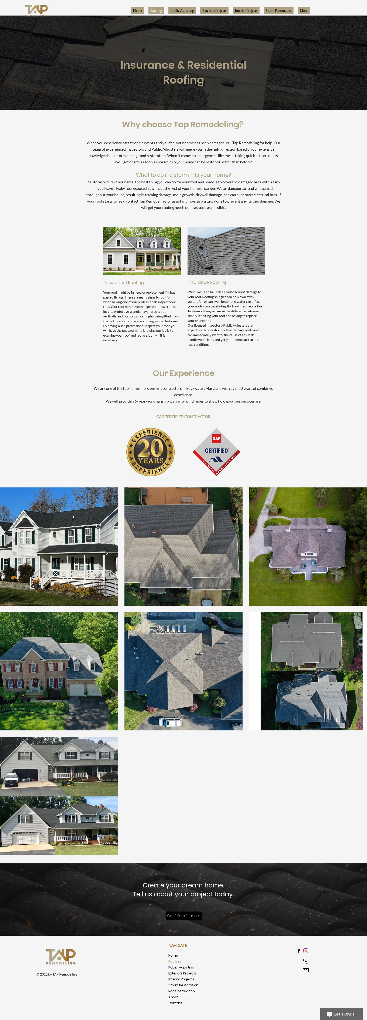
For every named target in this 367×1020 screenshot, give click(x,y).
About (173, 997)
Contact (175, 1003)
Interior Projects (181, 979)
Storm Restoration (183, 985)
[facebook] (298, 950)
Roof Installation (181, 991)
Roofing (174, 961)
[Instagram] (305, 950)
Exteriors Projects (182, 973)
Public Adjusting (181, 967)
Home (173, 955)
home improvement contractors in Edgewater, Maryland (175, 388)
